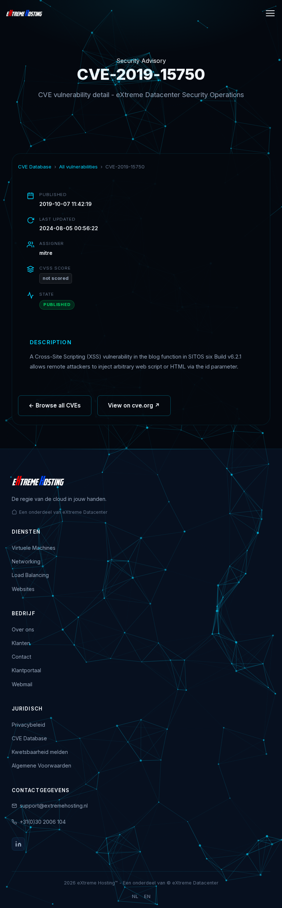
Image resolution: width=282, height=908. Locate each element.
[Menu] (270, 13)
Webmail (22, 684)
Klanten (21, 643)
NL (135, 896)
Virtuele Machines (33, 548)
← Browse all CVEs (55, 405)
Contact (21, 657)
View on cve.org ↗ (134, 405)
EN (147, 896)
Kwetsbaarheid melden (40, 752)
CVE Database (34, 167)
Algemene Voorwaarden (41, 765)
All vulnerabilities (78, 167)
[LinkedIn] (18, 844)
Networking (26, 561)
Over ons (23, 629)
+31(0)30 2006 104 (43, 822)
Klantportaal (26, 670)
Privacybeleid (28, 725)
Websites (23, 589)
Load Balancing (30, 575)
